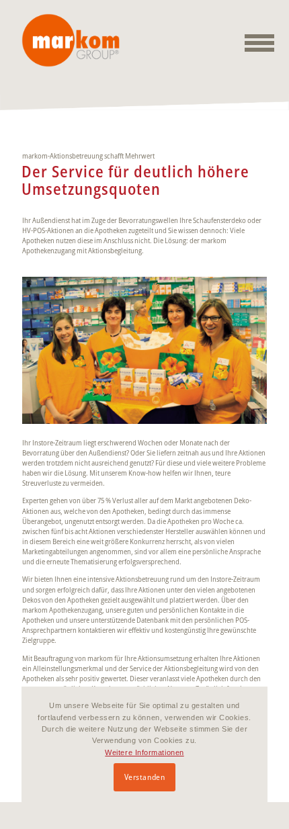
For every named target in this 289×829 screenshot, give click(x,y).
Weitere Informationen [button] (144, 752)
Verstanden (144, 777)
